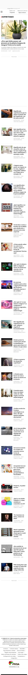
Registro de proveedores (10, 652)
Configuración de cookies (9, 656)
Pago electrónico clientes (9, 650)
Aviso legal (20, 652)
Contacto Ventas (14, 648)
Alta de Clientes (21, 650)
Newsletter (22, 648)
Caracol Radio (5, 12)
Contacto (5, 648)
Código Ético (14, 658)
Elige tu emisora (22, 12)
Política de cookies (22, 654)
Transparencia (21, 656)
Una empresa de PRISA (14, 663)
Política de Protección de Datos (8, 654)
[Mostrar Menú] (1, 11)
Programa (12, 12)
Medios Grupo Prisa (14, 667)
